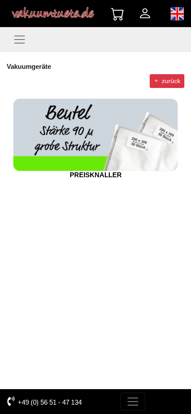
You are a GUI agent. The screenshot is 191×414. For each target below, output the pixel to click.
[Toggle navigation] (19, 39)
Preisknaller (96, 175)
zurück (170, 80)
